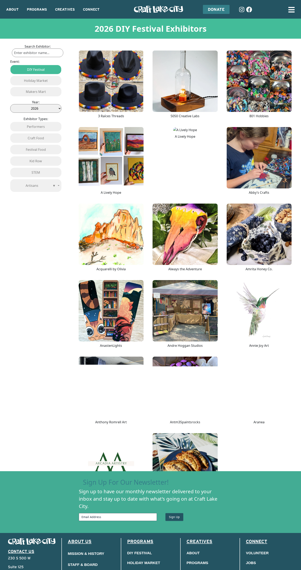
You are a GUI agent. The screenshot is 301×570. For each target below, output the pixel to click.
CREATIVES (65, 9)
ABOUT (12, 9)
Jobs (251, 563)
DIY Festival (139, 553)
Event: (15, 61)
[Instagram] (242, 9)
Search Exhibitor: (38, 46)
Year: (36, 102)
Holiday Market (143, 563)
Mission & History (86, 554)
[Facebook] (249, 9)
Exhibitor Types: (36, 119)
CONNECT (91, 9)
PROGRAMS (37, 9)
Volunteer (257, 553)
